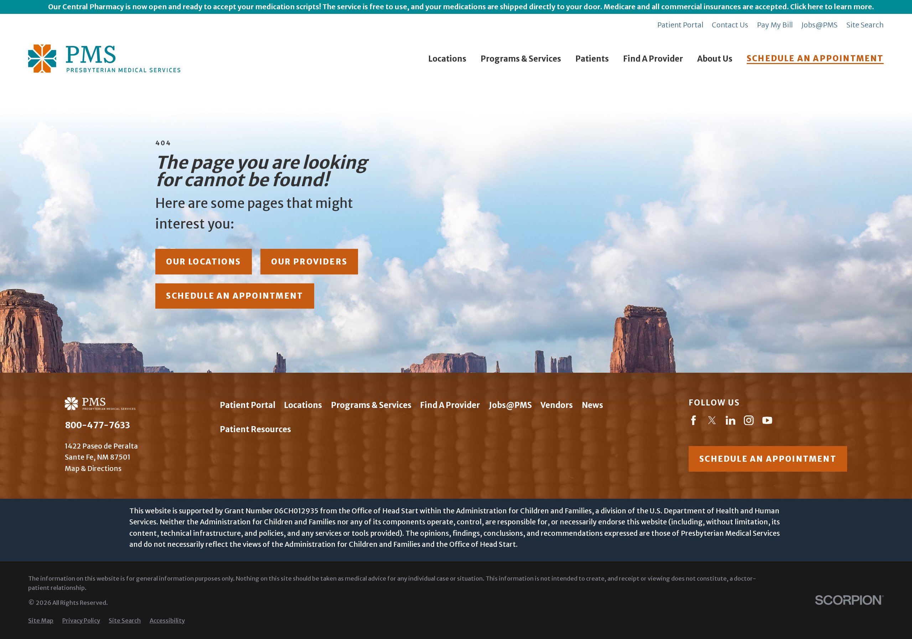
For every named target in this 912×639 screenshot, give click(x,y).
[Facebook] (693, 421)
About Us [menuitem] (714, 59)
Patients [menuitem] (592, 59)
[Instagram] (748, 421)
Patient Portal (680, 25)
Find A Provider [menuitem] (653, 59)
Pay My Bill (775, 25)
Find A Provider (450, 405)
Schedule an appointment (767, 459)
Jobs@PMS (819, 25)
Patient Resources (255, 429)
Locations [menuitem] (447, 59)
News (592, 405)
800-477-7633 (97, 425)
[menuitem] (40, 621)
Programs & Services (371, 405)
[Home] (104, 58)
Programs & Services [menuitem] (521, 59)
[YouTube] (767, 421)
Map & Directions (93, 468)
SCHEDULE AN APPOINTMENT (815, 58)
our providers (309, 262)
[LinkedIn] (730, 421)
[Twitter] (712, 421)
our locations (203, 262)
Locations (303, 405)
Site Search (865, 25)
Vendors (556, 405)
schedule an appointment (234, 296)
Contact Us (730, 25)
